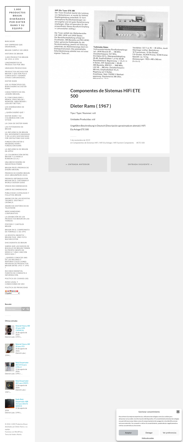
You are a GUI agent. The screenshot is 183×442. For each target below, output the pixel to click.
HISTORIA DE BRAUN (14, 54)
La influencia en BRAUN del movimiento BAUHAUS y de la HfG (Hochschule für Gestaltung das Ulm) (17, 135)
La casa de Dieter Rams (16, 123)
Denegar (149, 433)
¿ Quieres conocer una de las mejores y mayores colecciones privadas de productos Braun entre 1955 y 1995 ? (17, 263)
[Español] (6, 291)
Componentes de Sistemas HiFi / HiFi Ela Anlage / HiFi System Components (103, 143)
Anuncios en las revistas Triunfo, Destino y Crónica (17, 200)
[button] (178, 411)
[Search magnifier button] (28, 309)
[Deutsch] (10, 291)
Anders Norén (16, 434)
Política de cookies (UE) (17, 279)
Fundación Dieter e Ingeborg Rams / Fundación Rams (14, 144)
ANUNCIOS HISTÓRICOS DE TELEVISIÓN (17, 207)
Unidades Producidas (16, 68)
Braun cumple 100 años (16, 50)
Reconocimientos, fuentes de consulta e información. (16, 273)
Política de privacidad (16, 287)
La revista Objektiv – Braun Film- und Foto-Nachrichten (16, 237)
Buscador (10, 41)
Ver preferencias (169, 433)
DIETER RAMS (11, 81)
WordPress (19, 432)
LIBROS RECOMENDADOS (16, 189)
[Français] (13, 291)
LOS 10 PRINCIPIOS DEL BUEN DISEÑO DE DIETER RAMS (16, 87)
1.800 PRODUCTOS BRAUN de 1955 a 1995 (16, 58)
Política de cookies (148, 438)
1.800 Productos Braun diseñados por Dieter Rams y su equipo (17, 19)
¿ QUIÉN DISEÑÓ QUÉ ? (14, 112)
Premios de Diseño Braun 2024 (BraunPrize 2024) (17, 174)
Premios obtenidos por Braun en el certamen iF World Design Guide (17, 181)
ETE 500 (141, 143)
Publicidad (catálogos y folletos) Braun (17, 194)
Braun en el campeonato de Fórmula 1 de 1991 (17, 231)
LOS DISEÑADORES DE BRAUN (14, 108)
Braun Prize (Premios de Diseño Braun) (17, 169)
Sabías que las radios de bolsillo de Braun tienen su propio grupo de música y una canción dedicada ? (17, 250)
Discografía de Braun (16, 243)
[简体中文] (17, 291)
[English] (8, 291)
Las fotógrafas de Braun (14, 128)
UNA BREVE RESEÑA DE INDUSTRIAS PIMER (15, 163)
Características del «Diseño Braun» (15, 93)
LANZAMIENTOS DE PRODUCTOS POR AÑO (15, 64)
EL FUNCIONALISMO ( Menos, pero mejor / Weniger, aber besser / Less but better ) (16, 100)
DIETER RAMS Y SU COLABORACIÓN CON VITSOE (14, 118)
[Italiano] (15, 291)
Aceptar (128, 433)
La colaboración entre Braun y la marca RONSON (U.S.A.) (16, 157)
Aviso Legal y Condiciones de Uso (15, 283)
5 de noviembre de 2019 (80, 140)
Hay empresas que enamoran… (14, 46)
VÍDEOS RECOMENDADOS (16, 186)
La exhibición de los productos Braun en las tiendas (17, 219)
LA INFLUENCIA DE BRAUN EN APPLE (16, 150)
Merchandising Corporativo (12, 212)
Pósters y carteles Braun (14, 225)
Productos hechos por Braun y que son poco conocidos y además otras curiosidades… (16, 75)
